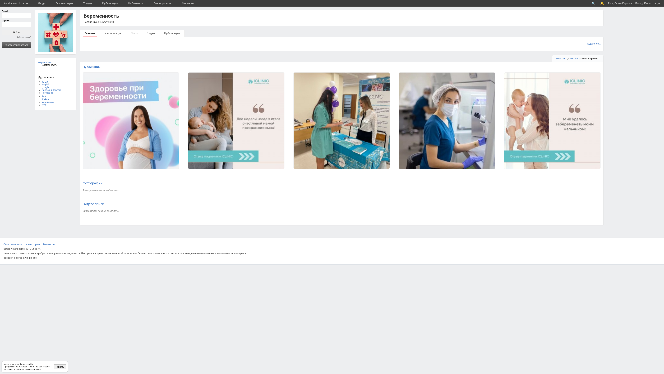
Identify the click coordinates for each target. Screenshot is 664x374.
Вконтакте (49, 244)
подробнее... (594, 43)
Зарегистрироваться (16, 45)
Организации (64, 3)
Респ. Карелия (590, 58)
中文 (44, 105)
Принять (60, 367)
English (45, 84)
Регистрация (652, 3)
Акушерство (45, 62)
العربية (45, 81)
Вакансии (188, 3)
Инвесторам (33, 244)
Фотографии (93, 183)
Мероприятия (163, 3)
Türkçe (45, 99)
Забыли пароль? (24, 37)
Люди (41, 3)
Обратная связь (12, 244)
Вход (638, 3)
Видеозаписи (93, 204)
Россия (574, 58)
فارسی (45, 87)
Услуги (87, 3)
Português (47, 92)
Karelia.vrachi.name (15, 3)
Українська (48, 102)
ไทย (44, 96)
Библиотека (136, 3)
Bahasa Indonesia (51, 90)
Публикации (110, 3)
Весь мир (561, 58)
